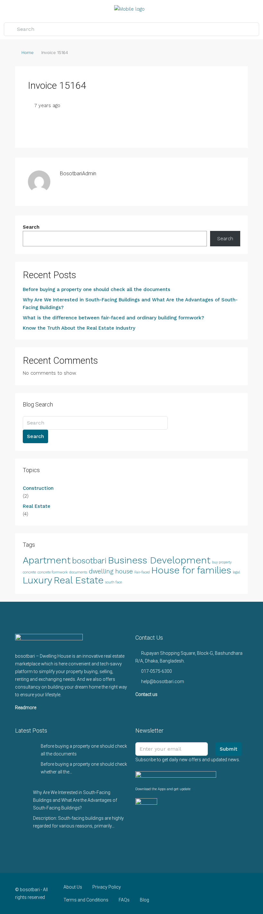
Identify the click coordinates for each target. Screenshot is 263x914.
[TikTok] (242, 893)
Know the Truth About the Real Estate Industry (79, 328)
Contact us (146, 694)
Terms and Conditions (86, 899)
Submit (228, 749)
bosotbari (89, 560)
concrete (29, 572)
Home (27, 52)
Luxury (37, 580)
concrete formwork (53, 572)
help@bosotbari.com (162, 681)
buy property (222, 562)
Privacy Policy (106, 887)
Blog (144, 899)
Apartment (47, 560)
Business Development (159, 560)
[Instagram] (197, 893)
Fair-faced (142, 572)
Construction (38, 488)
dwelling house (111, 571)
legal (236, 572)
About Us (73, 887)
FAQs (124, 899)
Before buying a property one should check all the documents (96, 289)
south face (113, 582)
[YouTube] (220, 893)
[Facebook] (175, 893)
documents (78, 572)
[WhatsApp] (231, 893)
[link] (25, 751)
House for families (191, 570)
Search (31, 227)
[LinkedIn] (209, 893)
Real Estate (36, 506)
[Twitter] (186, 893)
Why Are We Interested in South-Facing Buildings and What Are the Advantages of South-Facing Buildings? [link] (75, 800)
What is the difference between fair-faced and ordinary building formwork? (113, 318)
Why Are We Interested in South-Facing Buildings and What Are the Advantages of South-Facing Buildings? (130, 303)
